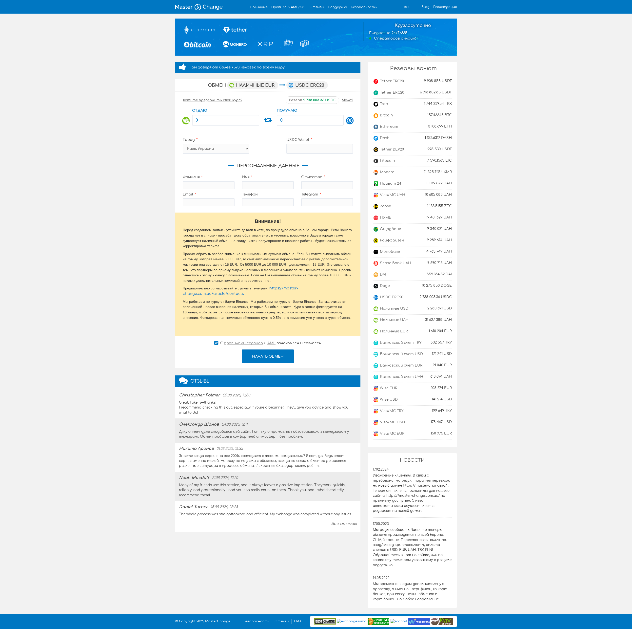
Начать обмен (268, 356)
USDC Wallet (297, 140)
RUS (407, 7)
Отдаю (199, 110)
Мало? (347, 100)
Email (188, 194)
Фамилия (191, 177)
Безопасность (364, 7)
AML (271, 343)
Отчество (311, 177)
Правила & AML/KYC (288, 7)
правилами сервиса (243, 343)
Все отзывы (344, 523)
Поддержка (337, 7)
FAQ (297, 621)
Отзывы (317, 7)
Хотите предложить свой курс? (212, 100)
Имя (246, 177)
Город (189, 140)
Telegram (309, 194)
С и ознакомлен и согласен (270, 343)
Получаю (287, 110)
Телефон (250, 194)
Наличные (259, 7)
